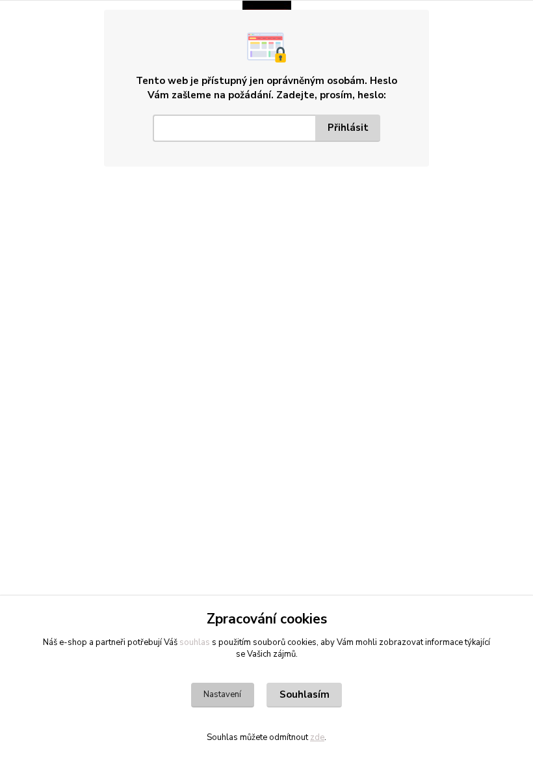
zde (317, 737)
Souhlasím (305, 694)
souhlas (194, 642)
